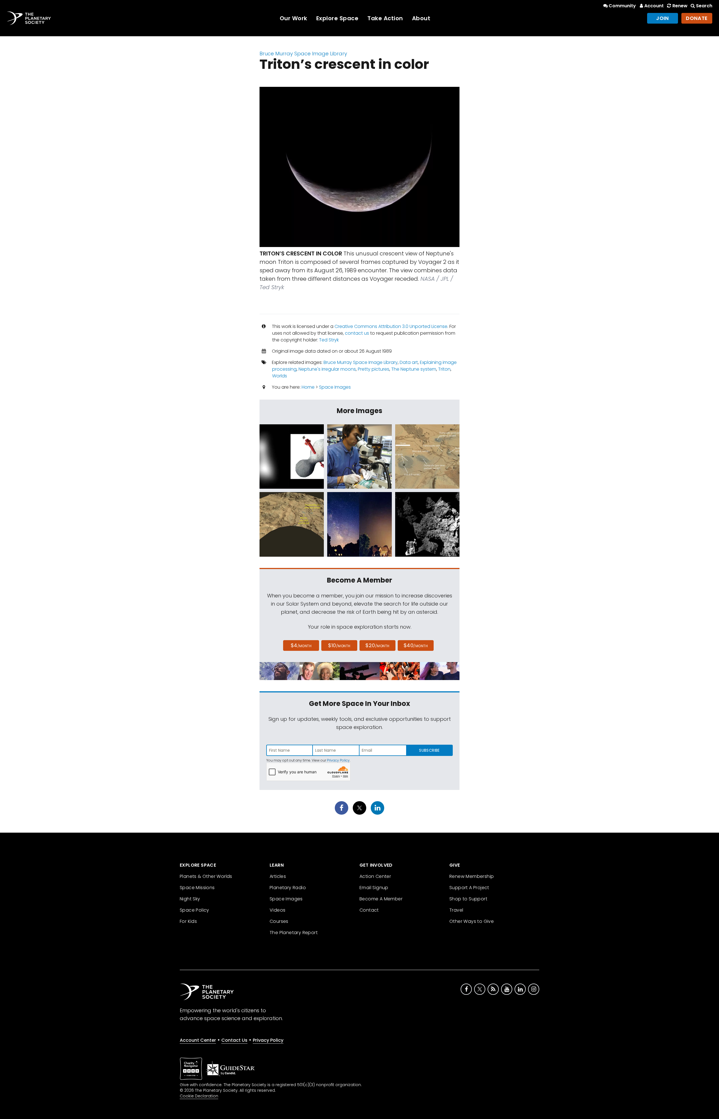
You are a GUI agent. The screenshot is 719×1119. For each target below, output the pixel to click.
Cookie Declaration (199, 1096)
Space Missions (197, 887)
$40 (416, 645)
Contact (369, 910)
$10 (339, 645)
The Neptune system (413, 369)
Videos (277, 910)
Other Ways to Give (471, 921)
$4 (301, 645)
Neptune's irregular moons (327, 369)
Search (704, 6)
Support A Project (469, 887)
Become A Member (381, 899)
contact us (357, 333)
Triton (444, 369)
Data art (409, 362)
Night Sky (190, 899)
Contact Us (234, 1040)
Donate (697, 18)
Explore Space (337, 18)
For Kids (188, 921)
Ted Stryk (329, 340)
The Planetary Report (294, 932)
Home (308, 387)
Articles (278, 876)
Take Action (385, 18)
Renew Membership (471, 876)
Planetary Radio (288, 887)
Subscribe (429, 750)
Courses (279, 921)
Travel (456, 910)
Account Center (198, 1040)
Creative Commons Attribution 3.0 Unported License (391, 326)
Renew (679, 6)
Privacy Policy (338, 760)
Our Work (293, 18)
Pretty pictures (373, 369)
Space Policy (194, 910)
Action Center (375, 876)
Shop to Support (468, 899)
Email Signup (374, 887)
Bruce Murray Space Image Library (303, 53)
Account (654, 6)
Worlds (279, 376)
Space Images (335, 387)
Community (622, 6)
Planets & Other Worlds (206, 876)
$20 (377, 645)
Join (662, 18)
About (421, 18)
